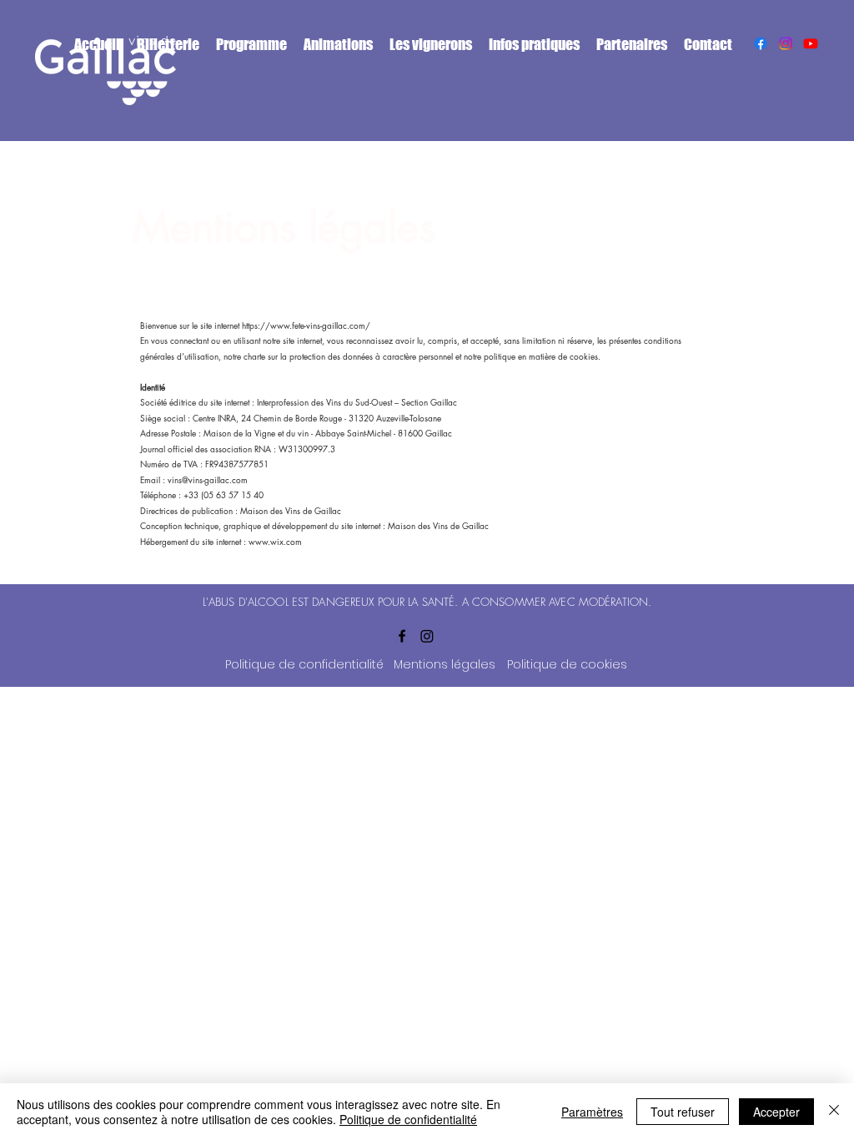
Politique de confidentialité (408, 1119)
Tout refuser (683, 1111)
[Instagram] (785, 43)
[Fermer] (834, 1112)
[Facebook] (760, 43)
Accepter (776, 1111)
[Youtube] (810, 43)
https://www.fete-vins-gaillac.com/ (306, 325)
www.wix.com (275, 541)
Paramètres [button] (592, 1111)
